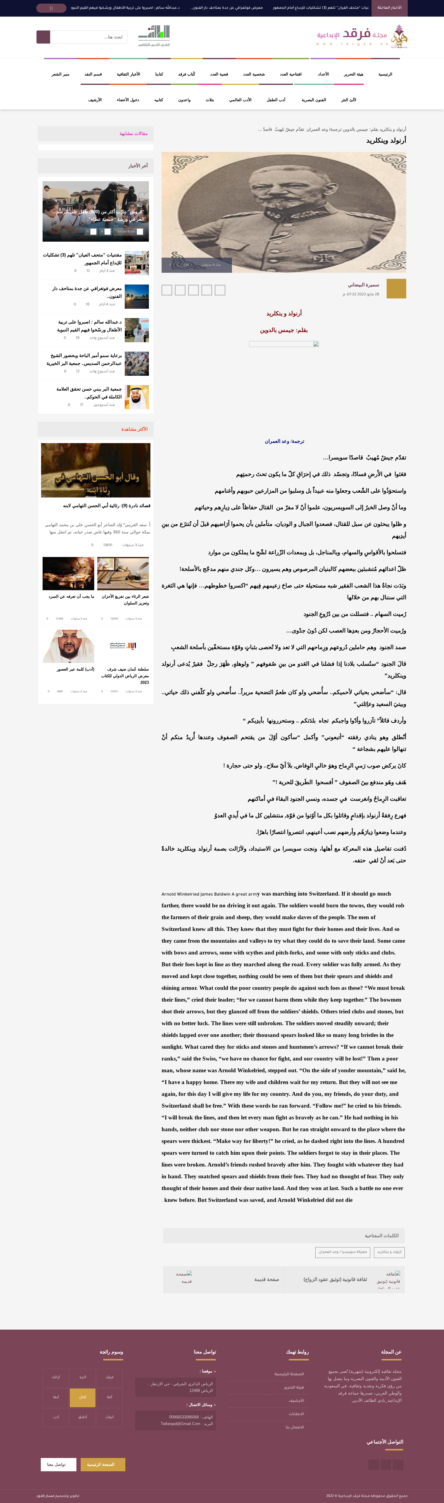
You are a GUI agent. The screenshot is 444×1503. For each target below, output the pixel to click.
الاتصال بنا (295, 1428)
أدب (56, 1418)
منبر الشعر (60, 74)
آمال (82, 1398)
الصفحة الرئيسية (289, 1375)
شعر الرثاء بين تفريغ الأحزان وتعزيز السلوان (125, 599)
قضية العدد (219, 74)
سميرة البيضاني (363, 284)
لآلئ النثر (348, 100)
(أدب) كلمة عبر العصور (75, 669)
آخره (82, 1378)
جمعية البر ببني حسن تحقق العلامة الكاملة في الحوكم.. (89, 392)
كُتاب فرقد (186, 74)
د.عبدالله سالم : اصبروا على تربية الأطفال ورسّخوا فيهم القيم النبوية (154, 8)
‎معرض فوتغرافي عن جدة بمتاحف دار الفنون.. (256, 8)
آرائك (56, 1378)
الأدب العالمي (240, 100)
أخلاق (82, 1418)
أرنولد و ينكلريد (389, 1252)
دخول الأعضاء (128, 100)
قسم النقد (93, 74)
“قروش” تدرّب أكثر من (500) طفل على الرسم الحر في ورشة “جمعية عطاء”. (100, 215)
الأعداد (323, 74)
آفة (109, 1398)
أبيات (109, 1418)
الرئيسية (385, 74)
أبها (56, 1398)
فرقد (110, 1378)
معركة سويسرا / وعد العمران (343, 1252)
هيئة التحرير (353, 74)
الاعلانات (296, 1414)
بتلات (210, 100)
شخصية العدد (254, 74)
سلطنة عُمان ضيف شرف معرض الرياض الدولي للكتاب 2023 (125, 676)
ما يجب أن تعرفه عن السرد (71, 596)
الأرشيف (95, 100)
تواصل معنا (56, 1464)
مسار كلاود (45, 1496)
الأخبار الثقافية (128, 74)
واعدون (184, 100)
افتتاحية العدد (291, 74)
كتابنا (159, 74)
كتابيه (158, 100)
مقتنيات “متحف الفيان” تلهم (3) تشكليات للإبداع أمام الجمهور (354, 8)
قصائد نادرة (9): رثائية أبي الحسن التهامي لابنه (106, 505)
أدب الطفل (276, 100)
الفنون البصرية (314, 100)
